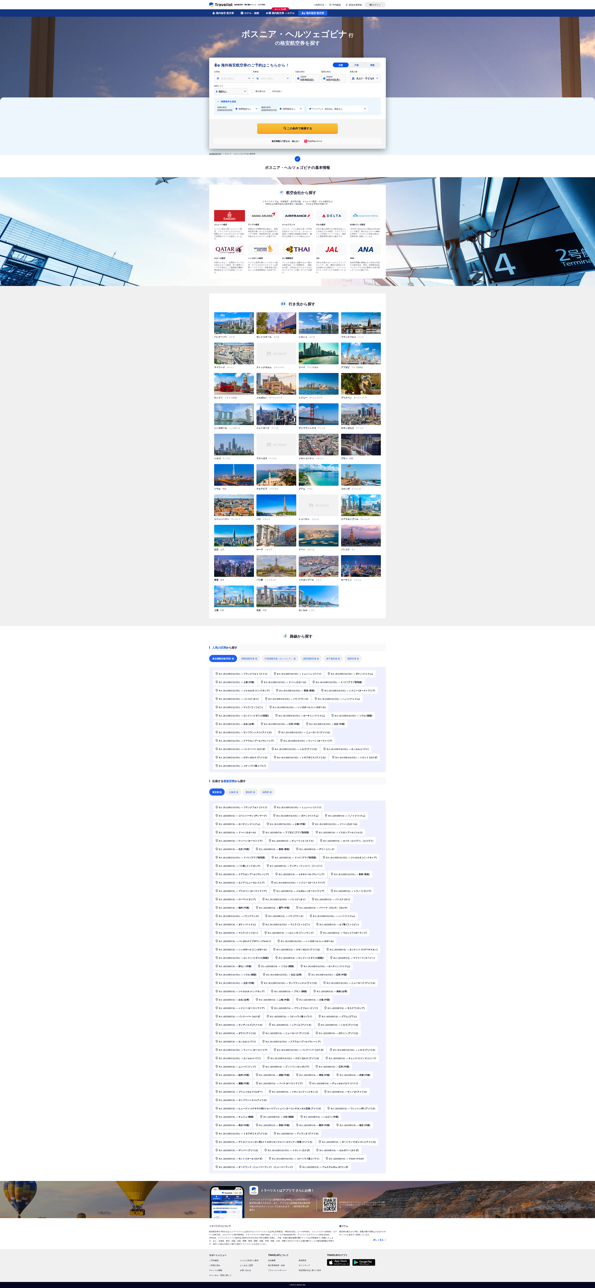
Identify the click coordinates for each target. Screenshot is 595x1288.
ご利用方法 (318, 4)
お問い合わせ (245, 1270)
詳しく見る (378, 1239)
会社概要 (271, 1260)
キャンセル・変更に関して (220, 1275)
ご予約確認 (213, 1260)
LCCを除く (277, 91)
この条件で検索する (299, 128)
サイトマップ (304, 1265)
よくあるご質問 (246, 1265)
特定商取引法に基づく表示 (310, 1270)
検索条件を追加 (228, 101)
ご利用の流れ (214, 1265)
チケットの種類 (215, 1270)
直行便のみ (260, 91)
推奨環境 (302, 1260)
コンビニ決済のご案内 (249, 1260)
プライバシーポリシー (277, 1270)
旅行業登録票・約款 (276, 1265)
